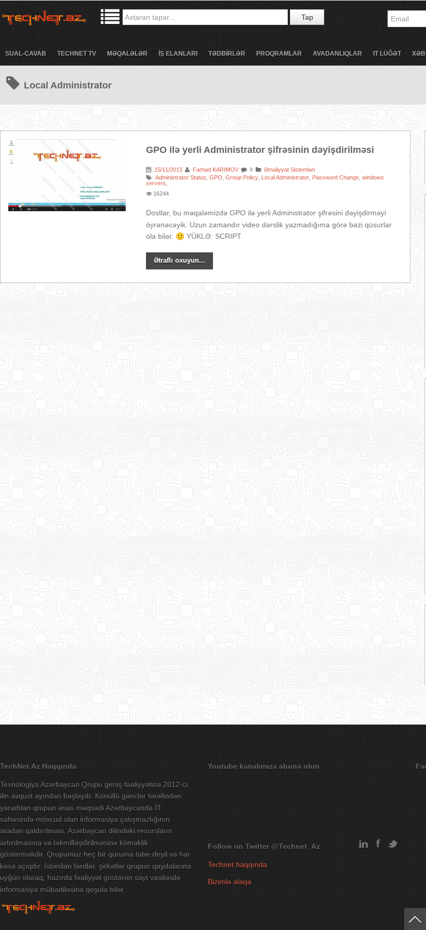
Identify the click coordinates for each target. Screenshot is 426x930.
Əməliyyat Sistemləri (289, 169)
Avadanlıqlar (337, 53)
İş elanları (177, 53)
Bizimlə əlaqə (229, 881)
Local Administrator (285, 177)
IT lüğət (387, 53)
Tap (307, 17)
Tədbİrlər (226, 53)
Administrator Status (180, 177)
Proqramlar (279, 53)
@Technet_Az (295, 846)
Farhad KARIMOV (215, 169)
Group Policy (241, 177)
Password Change (335, 177)
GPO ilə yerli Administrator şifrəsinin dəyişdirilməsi (260, 150)
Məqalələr (127, 53)
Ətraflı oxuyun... (179, 260)
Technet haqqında (237, 864)
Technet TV (76, 53)
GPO (215, 177)
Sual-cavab (25, 53)
